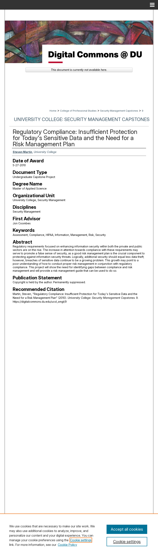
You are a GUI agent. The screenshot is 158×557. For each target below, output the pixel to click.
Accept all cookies (127, 529)
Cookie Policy (67, 545)
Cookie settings (81, 540)
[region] (79, 535)
